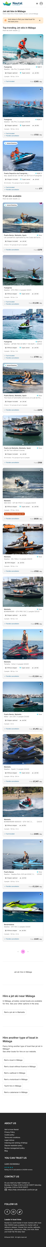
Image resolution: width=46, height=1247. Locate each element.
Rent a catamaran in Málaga (15, 1092)
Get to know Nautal (11, 1129)
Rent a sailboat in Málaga (14, 1073)
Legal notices (9, 1140)
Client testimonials (12, 1164)
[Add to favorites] (40, 37)
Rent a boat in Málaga (13, 1060)
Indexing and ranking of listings (15, 1143)
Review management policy (14, 1148)
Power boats (19, 14)
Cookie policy (9, 1135)
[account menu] (41, 3)
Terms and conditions (12, 1137)
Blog (6, 1151)
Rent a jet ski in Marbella (14, 1012)
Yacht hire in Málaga (12, 1086)
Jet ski (26, 14)
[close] (40, 20)
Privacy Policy (9, 1132)
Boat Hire (11, 14)
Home (4, 14)
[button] (24, 115)
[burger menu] (37, 3)
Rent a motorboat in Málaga (15, 1079)
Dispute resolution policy (13, 1145)
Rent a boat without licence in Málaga (20, 1066)
